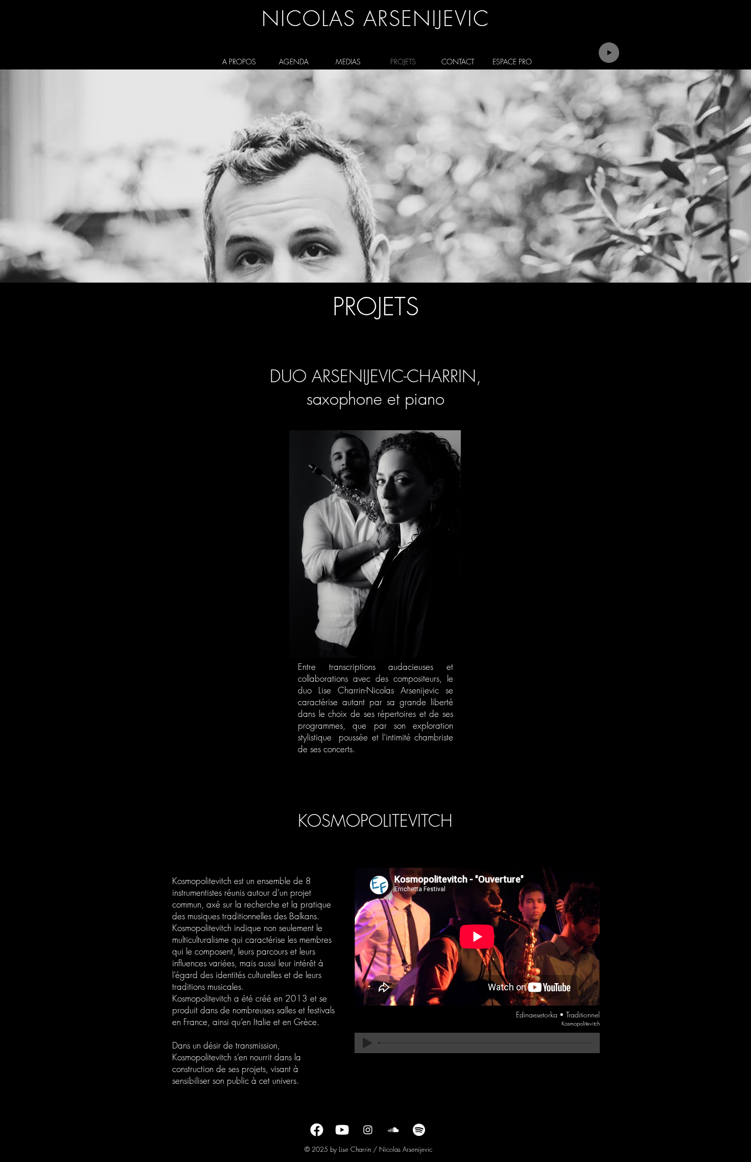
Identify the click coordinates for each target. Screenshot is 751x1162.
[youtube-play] (342, 1129)
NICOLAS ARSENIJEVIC (376, 18)
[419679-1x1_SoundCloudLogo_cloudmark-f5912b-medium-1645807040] (393, 1129)
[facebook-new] (316, 1129)
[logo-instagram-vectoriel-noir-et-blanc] (367, 1129)
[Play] (609, 52)
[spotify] (419, 1129)
